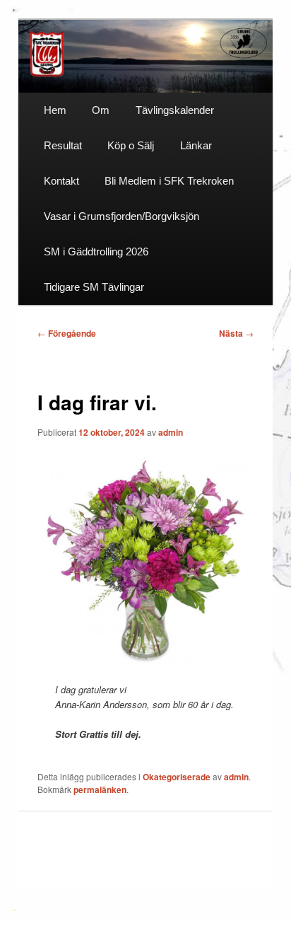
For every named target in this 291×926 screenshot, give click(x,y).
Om (100, 110)
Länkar (196, 145)
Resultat (63, 145)
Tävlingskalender (175, 110)
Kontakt (61, 181)
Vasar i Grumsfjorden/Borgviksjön (121, 216)
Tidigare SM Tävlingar (94, 287)
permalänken (99, 789)
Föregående (66, 333)
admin (170, 432)
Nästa (236, 333)
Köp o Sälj (130, 145)
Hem (55, 110)
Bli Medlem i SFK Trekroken (169, 181)
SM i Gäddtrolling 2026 (96, 251)
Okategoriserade (176, 776)
